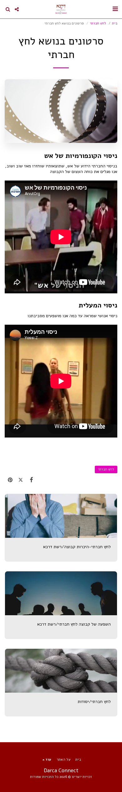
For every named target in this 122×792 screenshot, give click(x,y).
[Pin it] (10, 479)
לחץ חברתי (98, 23)
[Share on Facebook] (31, 479)
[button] (115, 9)
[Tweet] (20, 479)
